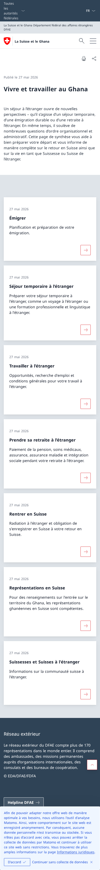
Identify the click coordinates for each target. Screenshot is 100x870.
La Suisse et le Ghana (32, 41)
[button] (92, 765)
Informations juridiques (75, 852)
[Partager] (94, 58)
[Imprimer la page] (84, 58)
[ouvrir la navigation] (93, 41)
